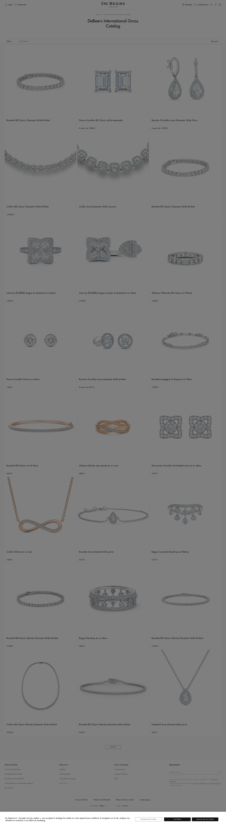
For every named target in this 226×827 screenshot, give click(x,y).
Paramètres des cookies (148, 819)
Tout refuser (177, 819)
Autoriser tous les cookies (205, 819)
